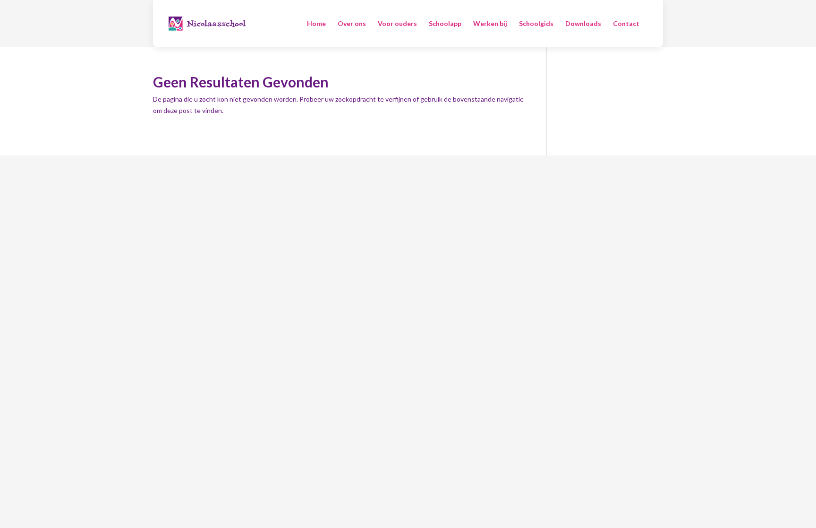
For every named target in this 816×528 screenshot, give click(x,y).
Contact (626, 23)
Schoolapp (445, 23)
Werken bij (490, 23)
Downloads (583, 23)
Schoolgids (536, 23)
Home (316, 23)
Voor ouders (397, 23)
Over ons (352, 23)
